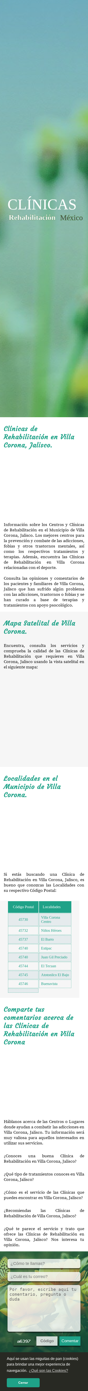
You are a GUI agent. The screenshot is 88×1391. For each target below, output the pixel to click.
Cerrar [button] (23, 1382)
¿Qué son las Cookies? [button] (48, 1371)
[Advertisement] (44, 485)
